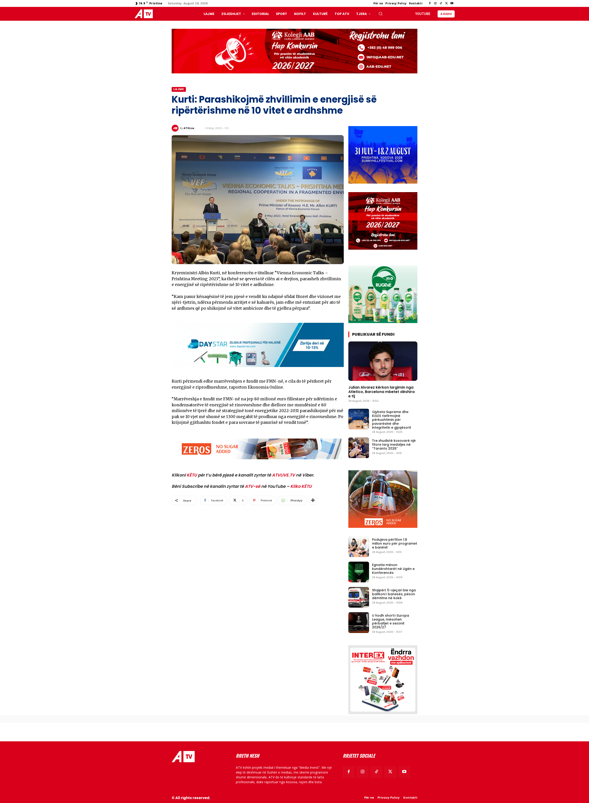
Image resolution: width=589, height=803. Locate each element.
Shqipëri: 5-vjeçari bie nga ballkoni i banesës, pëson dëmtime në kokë (394, 594)
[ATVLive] (176, 128)
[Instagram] (435, 3)
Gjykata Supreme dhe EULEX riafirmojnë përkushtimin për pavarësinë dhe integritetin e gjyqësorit (391, 420)
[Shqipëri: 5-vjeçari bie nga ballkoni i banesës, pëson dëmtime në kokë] (358, 597)
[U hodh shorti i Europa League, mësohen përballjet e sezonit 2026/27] (358, 622)
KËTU (192, 475)
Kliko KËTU (301, 486)
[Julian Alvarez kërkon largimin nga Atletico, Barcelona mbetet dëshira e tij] (382, 361)
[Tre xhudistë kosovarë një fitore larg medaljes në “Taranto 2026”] (358, 447)
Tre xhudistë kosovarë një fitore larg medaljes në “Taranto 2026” (394, 444)
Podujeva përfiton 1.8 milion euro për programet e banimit (394, 543)
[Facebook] (430, 3)
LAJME (178, 89)
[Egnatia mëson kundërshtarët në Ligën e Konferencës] (358, 572)
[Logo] (144, 13)
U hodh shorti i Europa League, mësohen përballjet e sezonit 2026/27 (390, 621)
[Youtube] (452, 3)
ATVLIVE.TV (283, 475)
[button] (380, 14)
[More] (313, 500)
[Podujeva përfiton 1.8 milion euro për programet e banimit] (358, 546)
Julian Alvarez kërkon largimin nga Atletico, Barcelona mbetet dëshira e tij (381, 392)
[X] (446, 3)
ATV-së (252, 486)
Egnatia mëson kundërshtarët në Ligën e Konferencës (393, 569)
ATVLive (189, 128)
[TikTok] (441, 3)
